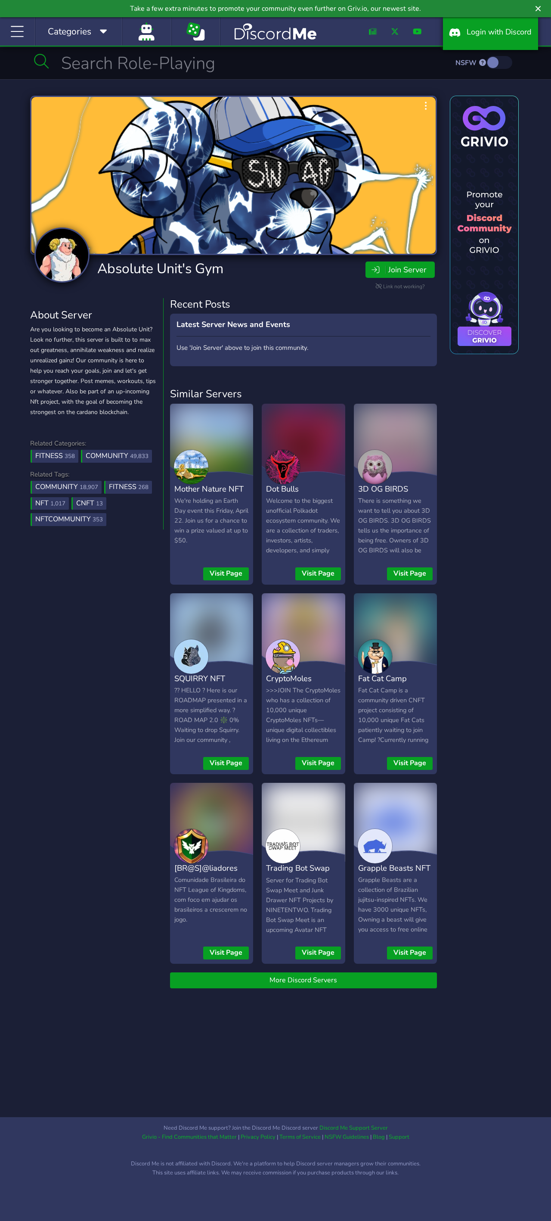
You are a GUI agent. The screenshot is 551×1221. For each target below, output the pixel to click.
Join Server (407, 270)
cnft (89, 503)
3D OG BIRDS (383, 488)
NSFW (466, 63)
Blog (379, 1137)
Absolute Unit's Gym (160, 268)
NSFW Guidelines (347, 1137)
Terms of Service (300, 1137)
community (66, 487)
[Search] (41, 61)
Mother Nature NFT (209, 488)
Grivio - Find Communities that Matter (189, 1137)
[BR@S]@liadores (206, 868)
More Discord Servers (303, 980)
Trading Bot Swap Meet (298, 874)
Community (117, 456)
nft (50, 503)
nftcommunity (69, 519)
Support (399, 1137)
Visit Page (226, 573)
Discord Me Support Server (353, 1128)
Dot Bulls (282, 488)
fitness (129, 487)
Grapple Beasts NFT (394, 868)
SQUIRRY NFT (199, 678)
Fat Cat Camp (382, 678)
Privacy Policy (258, 1137)
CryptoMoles (289, 678)
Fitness (55, 456)
